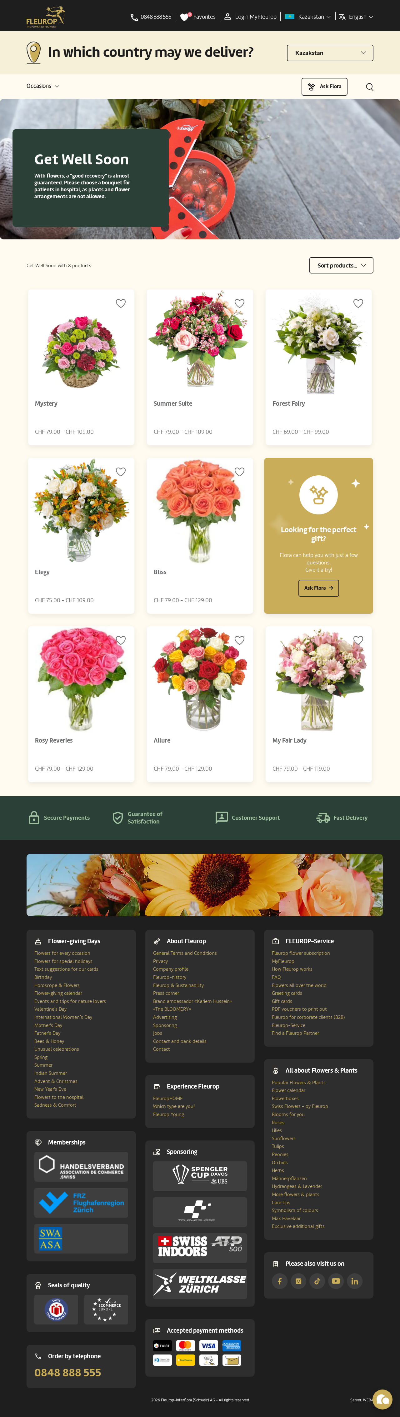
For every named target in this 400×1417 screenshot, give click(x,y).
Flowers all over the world (299, 985)
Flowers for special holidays (63, 961)
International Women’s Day (63, 1017)
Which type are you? (174, 1106)
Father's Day (47, 1033)
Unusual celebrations (56, 1049)
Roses (278, 1122)
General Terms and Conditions (185, 953)
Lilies (277, 1130)
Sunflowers (284, 1138)
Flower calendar (288, 1090)
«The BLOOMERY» (172, 1009)
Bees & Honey (49, 1041)
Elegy (42, 572)
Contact (161, 1049)
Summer (43, 1065)
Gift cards (282, 1001)
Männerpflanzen (289, 1178)
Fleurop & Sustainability (178, 985)
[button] (43, 86)
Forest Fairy (288, 404)
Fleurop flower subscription (301, 953)
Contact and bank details (180, 1041)
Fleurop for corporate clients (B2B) (308, 1017)
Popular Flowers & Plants (299, 1082)
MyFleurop (283, 961)
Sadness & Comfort (55, 1105)
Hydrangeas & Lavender (297, 1186)
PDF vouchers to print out (299, 1009)
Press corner (166, 993)
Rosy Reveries (54, 740)
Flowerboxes (285, 1098)
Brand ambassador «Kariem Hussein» (192, 1001)
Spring (41, 1057)
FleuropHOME (168, 1098)
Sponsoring (165, 1025)
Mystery (46, 404)
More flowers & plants (295, 1194)
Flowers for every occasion (62, 953)
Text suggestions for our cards (66, 969)
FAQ (276, 977)
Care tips (281, 1202)
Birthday (43, 977)
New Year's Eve (50, 1089)
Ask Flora (331, 86)
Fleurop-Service (288, 1025)
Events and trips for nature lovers (70, 1001)
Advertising (165, 1017)
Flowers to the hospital (58, 1097)
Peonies (280, 1154)
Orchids (280, 1162)
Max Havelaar (286, 1218)
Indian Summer (50, 1073)
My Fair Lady (289, 740)
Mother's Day (48, 1025)
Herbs (278, 1170)
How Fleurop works (292, 969)
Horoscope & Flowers (57, 985)
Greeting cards (287, 993)
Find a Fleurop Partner (295, 1033)
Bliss (160, 572)
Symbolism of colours (295, 1210)
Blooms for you (288, 1114)
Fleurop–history (169, 977)
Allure (162, 740)
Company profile (170, 969)
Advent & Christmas (56, 1081)
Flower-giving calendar (58, 993)
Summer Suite (173, 404)
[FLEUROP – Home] (46, 17)
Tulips (278, 1146)
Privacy (160, 961)
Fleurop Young (168, 1114)
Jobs (157, 1033)
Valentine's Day (50, 1009)
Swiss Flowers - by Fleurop (300, 1106)
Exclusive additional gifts (298, 1226)
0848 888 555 (67, 1373)
